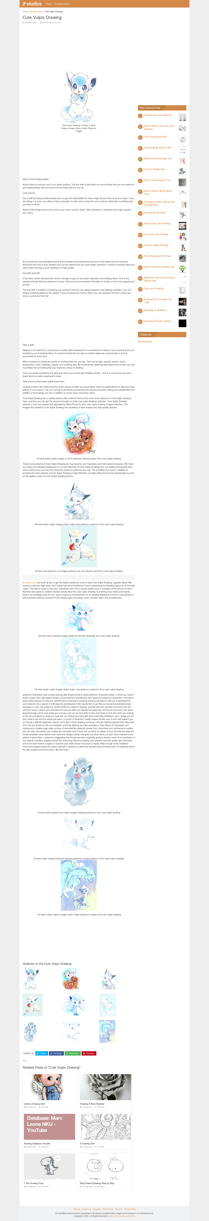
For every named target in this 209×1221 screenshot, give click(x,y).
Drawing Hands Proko (155, 212)
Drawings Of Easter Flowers (157, 321)
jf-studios (32, 3)
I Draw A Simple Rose (154, 169)
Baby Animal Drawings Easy (158, 158)
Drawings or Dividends (155, 310)
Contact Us (86, 1209)
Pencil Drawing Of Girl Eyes (157, 256)
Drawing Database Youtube (37, 1143)
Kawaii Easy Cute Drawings (157, 223)
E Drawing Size (87, 1143)
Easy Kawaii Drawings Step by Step (97, 1183)
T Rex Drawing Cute (33, 1183)
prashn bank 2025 (127, 1216)
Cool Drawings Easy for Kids (158, 147)
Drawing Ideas (61, 3)
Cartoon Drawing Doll (34, 1103)
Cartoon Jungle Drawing (156, 245)
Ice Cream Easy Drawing (156, 234)
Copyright (97, 1209)
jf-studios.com (29, 582)
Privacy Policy (130, 1209)
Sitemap (76, 1209)
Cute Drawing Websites (155, 136)
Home (48, 3)
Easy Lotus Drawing (153, 288)
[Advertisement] (79, 48)
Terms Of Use (107, 1209)
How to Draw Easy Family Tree (159, 266)
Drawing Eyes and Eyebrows (158, 115)
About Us (119, 1209)
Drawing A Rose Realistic (92, 1103)
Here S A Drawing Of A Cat (157, 180)
